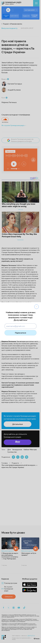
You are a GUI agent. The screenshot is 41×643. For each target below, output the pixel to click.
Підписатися (20, 333)
